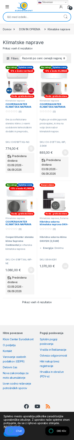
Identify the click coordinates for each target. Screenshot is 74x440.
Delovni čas (10, 367)
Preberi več (63, 266)
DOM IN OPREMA (29, 29)
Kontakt (7, 351)
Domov (7, 29)
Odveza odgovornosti (53, 355)
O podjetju (9, 345)
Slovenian (47, 2)
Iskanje (65, 16)
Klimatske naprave (15, 100)
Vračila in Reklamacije (53, 349)
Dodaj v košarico (29, 148)
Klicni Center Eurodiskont (18, 339)
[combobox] (31, 16)
